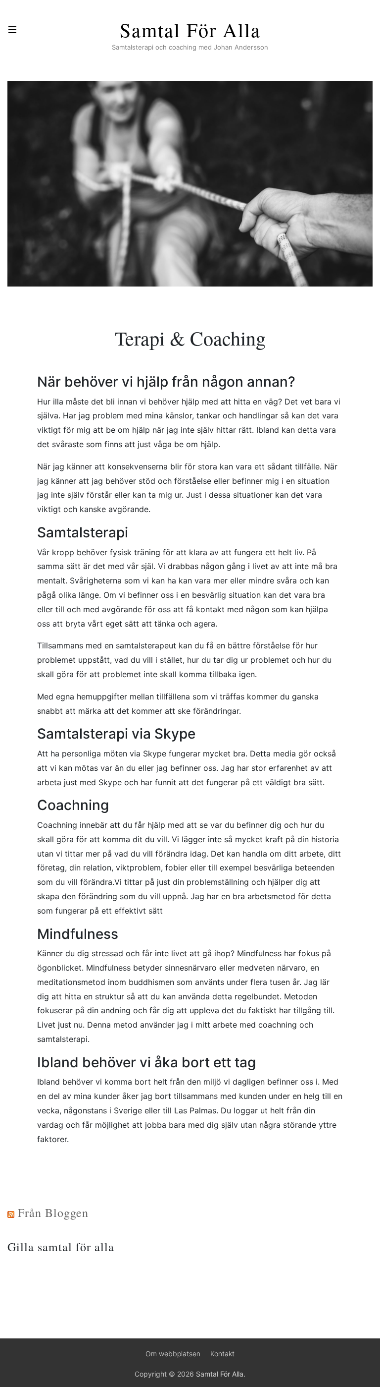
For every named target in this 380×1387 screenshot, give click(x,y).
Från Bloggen (53, 1212)
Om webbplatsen (172, 1353)
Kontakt (222, 1353)
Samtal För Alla (190, 30)
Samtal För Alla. (220, 1374)
